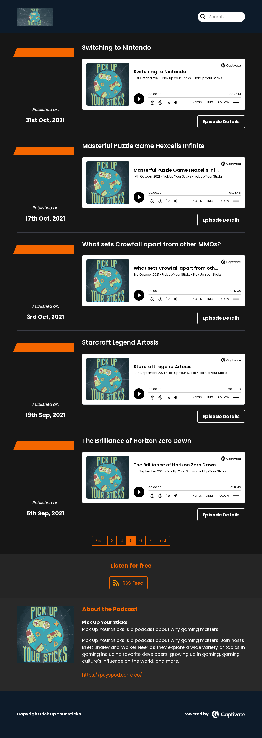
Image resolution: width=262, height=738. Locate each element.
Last (162, 541)
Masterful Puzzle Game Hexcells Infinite (143, 146)
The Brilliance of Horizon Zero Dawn (136, 440)
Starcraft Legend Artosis (120, 342)
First (99, 541)
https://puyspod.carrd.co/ (112, 675)
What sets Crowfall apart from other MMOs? (151, 244)
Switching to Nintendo (116, 47)
